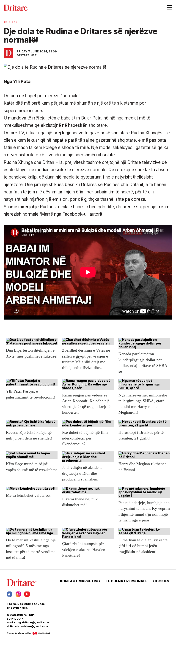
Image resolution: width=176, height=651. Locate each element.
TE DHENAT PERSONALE (126, 581)
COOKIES (161, 581)
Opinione (10, 22)
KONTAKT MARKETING (80, 581)
